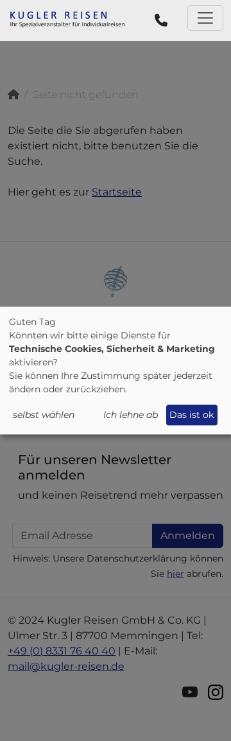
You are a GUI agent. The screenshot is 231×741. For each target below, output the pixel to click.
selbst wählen (43, 414)
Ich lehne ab (130, 414)
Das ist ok (191, 414)
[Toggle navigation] (205, 18)
